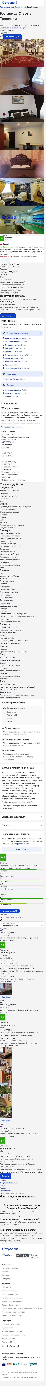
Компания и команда (10, 1268)
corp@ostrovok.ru (21, 844)
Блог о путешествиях (10, 1294)
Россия (3, 1188)
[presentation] (22, 924)
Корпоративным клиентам (12, 1331)
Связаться (12, 1183)
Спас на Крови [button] (10, 352)
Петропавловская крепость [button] (15, 355)
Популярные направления (12, 1298)
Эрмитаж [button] (8, 365)
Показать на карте (18, 28)
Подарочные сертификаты (12, 1316)
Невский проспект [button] (12, 348)
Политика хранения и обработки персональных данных (20, 1373)
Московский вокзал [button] (12, 345)
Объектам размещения (11, 1324)
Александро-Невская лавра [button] (15, 338)
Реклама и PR (7, 1342)
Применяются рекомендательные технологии (19, 1377)
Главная (3, 1185)
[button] (22, 53)
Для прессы (6, 1279)
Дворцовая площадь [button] (13, 361)
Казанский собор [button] (11, 358)
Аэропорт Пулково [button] (12, 379)
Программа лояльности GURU (13, 1312)
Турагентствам (7, 1328)
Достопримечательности (17, 333)
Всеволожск (5, 1190)
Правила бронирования (11, 1305)
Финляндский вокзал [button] (13, 342)
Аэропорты (11, 374)
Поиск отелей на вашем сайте (13, 1335)
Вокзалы (10, 385)
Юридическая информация (12, 1301)
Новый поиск (32, 7)
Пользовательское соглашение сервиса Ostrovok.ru (22, 1308)
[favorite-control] (1, 36)
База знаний (6, 1287)
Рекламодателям (8, 1338)
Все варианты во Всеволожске (13, 7)
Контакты (5, 1271)
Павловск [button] (8, 397)
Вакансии (5, 1275)
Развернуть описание (13, 427)
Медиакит (4, 1183)
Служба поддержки (9, 1291)
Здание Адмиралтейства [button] (14, 368)
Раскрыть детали (7, 953)
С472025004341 (8, 442)
